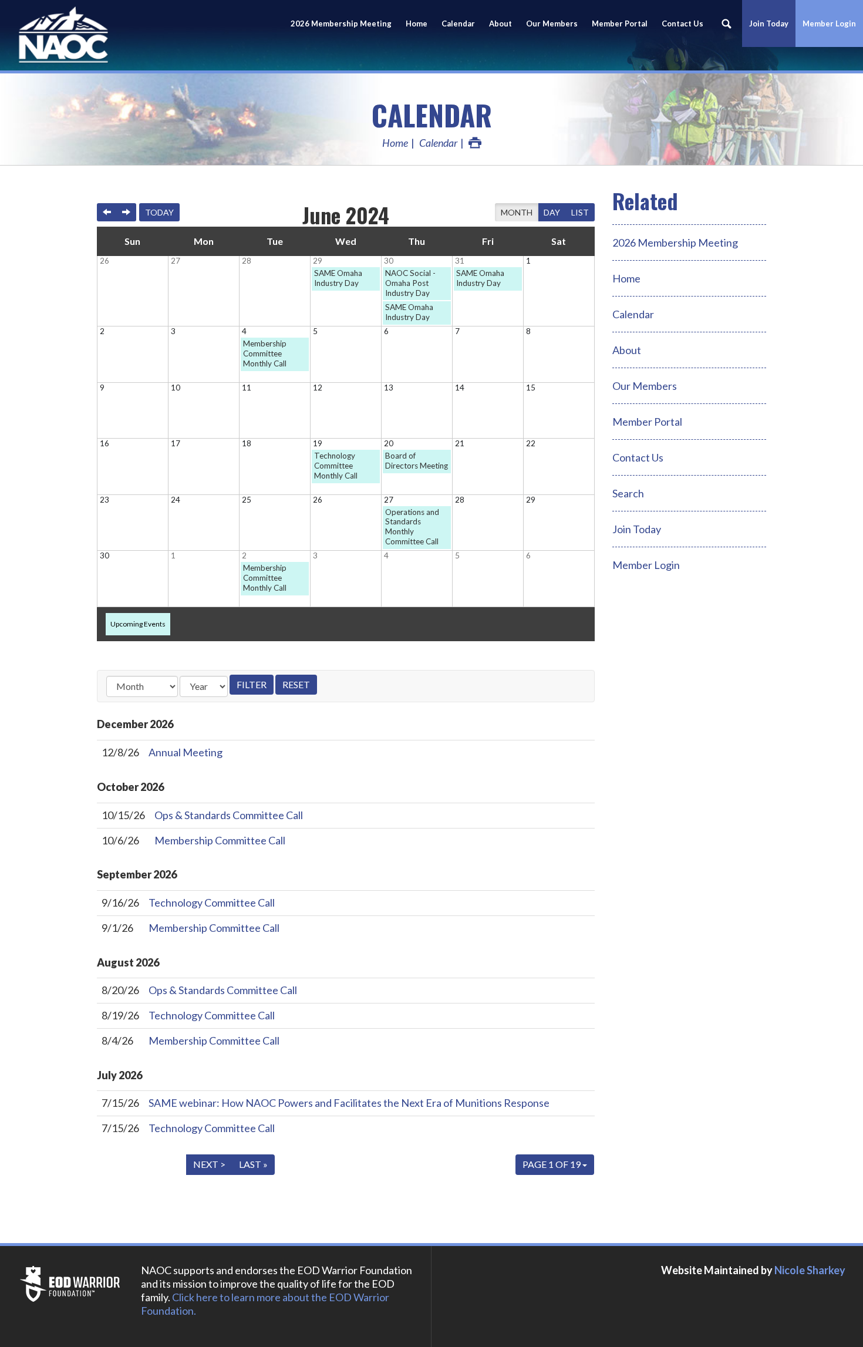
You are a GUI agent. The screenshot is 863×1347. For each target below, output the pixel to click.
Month (516, 212)
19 (317, 443)
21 (459, 443)
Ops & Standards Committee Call (228, 815)
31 (459, 260)
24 (175, 499)
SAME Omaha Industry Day (338, 278)
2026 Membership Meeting (675, 242)
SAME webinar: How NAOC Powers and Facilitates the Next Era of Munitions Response (349, 1102)
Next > (209, 1164)
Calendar (458, 23)
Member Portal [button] (620, 23)
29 (317, 260)
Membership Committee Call (219, 840)
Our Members (552, 23)
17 (175, 443)
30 (388, 260)
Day (552, 212)
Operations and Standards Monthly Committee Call (412, 527)
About (500, 23)
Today (159, 212)
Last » (253, 1164)
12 (317, 387)
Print (474, 142)
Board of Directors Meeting (416, 460)
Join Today (636, 529)
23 (104, 499)
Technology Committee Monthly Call (336, 465)
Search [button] (726, 23)
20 (388, 443)
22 (530, 443)
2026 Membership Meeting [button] (341, 23)
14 (459, 387)
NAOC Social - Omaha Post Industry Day (410, 283)
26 (104, 260)
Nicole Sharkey (809, 1270)
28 (246, 260)
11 (246, 387)
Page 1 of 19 (552, 1164)
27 (175, 260)
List (580, 212)
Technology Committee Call (212, 902)
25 (246, 499)
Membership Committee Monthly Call (264, 353)
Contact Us (682, 23)
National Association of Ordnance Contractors (106, 35)
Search (628, 493)
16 (104, 443)
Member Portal (647, 421)
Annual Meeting (186, 752)
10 (175, 387)
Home (416, 23)
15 (530, 387)
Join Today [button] (768, 23)
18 (246, 443)
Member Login (829, 23)
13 (388, 387)
